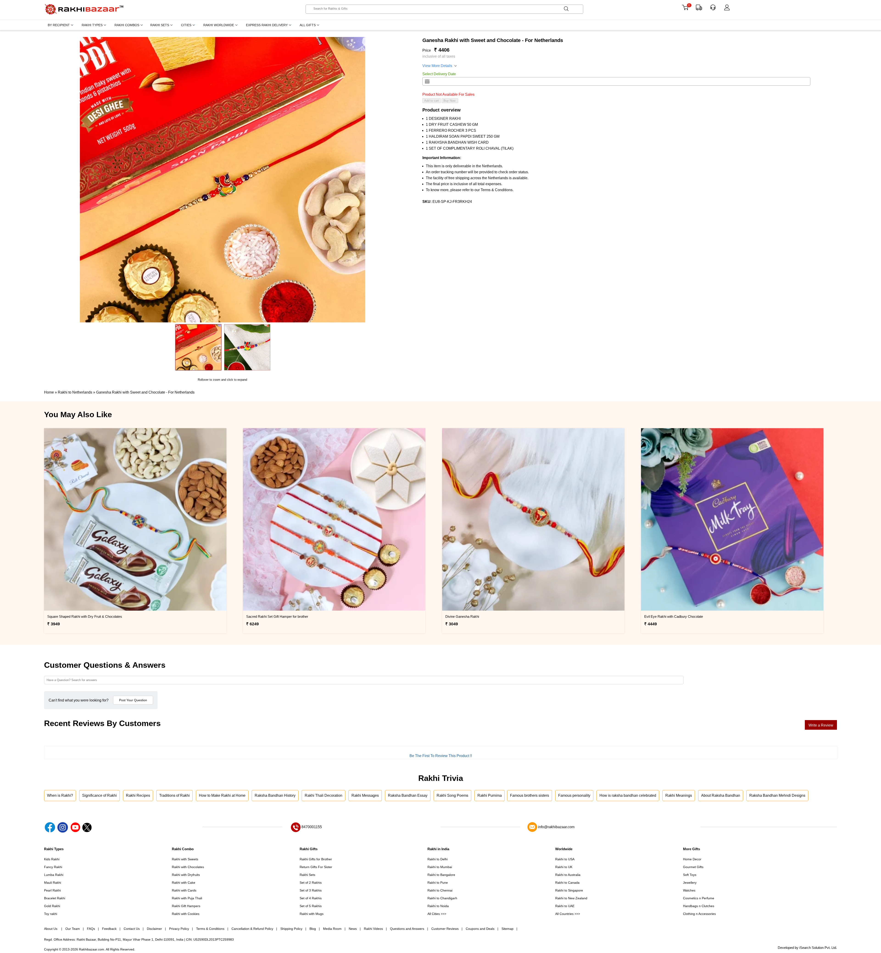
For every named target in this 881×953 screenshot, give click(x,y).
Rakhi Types (92, 25)
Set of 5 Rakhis (311, 906)
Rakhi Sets (159, 25)
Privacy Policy (179, 929)
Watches (689, 890)
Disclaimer (154, 929)
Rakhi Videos (373, 929)
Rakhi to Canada (567, 882)
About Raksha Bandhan (720, 795)
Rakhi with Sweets (185, 859)
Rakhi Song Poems (452, 795)
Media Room (332, 929)
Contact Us (132, 929)
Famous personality (574, 795)
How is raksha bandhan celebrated (627, 795)
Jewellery (690, 882)
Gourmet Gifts (693, 867)
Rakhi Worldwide (218, 25)
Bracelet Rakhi (54, 898)
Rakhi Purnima (489, 795)
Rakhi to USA (564, 859)
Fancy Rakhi (53, 867)
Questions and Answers (407, 929)
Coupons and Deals (480, 929)
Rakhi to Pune (437, 882)
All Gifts (308, 25)
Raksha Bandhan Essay (407, 795)
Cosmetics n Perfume (698, 898)
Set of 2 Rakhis (311, 882)
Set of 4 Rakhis (311, 898)
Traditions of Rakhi (174, 795)
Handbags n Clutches (698, 906)
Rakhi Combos (126, 25)
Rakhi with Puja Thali (187, 898)
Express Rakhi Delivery (267, 25)
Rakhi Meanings (678, 795)
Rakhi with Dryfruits (186, 875)
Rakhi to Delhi (437, 859)
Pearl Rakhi (52, 890)
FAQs (91, 929)
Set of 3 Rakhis (311, 890)
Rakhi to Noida (438, 906)
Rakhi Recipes (138, 795)
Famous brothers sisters (529, 795)
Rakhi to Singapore (569, 890)
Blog (312, 929)
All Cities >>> (436, 914)
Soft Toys (689, 875)
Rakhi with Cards (184, 890)
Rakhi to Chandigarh (442, 898)
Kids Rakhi (51, 859)
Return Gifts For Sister (316, 867)
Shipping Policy (291, 929)
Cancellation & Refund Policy (252, 929)
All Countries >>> (567, 914)
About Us (51, 929)
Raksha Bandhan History (275, 795)
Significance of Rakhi (99, 795)
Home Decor (692, 859)
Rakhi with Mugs (311, 914)
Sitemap (507, 929)
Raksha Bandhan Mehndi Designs (777, 795)
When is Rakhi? (60, 795)
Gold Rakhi (52, 906)
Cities (186, 25)
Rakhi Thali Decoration (323, 795)
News (353, 929)
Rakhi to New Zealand (571, 898)
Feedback (109, 929)
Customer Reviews (445, 929)
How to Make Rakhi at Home (222, 795)
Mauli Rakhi (52, 882)
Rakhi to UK (563, 867)
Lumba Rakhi (53, 875)
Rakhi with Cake (183, 882)
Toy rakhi (50, 914)
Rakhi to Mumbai (439, 867)
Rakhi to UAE (564, 906)
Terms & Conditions (210, 929)
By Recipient (59, 25)
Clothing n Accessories (699, 914)
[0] (685, 9)
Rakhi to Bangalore (441, 875)
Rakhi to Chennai (439, 890)
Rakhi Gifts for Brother (316, 859)
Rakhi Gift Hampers (186, 906)
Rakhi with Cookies (185, 914)
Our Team (72, 929)
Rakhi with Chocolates (188, 867)
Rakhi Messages (365, 795)
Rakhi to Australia (567, 875)
